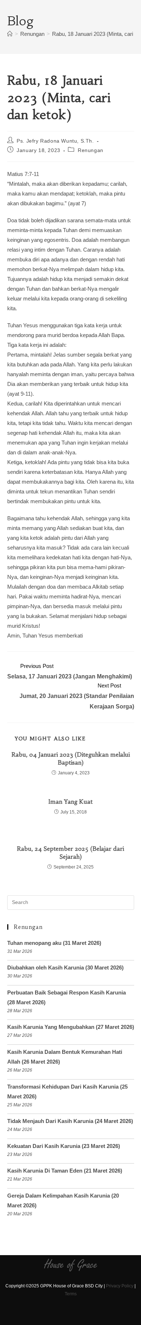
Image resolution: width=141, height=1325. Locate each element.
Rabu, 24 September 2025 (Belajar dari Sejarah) (70, 852)
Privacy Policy (119, 1285)
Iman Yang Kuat (70, 801)
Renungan (90, 150)
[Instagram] (64, 1315)
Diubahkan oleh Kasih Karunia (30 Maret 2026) (65, 967)
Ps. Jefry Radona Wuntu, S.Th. (55, 141)
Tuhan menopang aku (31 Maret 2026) (54, 943)
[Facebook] (51, 1315)
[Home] (10, 34)
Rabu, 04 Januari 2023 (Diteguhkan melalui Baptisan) (71, 758)
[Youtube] (77, 1315)
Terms (71, 1293)
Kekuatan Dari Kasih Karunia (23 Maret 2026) (63, 1146)
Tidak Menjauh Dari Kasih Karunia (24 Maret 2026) (70, 1121)
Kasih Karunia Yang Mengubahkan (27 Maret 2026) (70, 1027)
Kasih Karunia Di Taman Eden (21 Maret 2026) (64, 1171)
